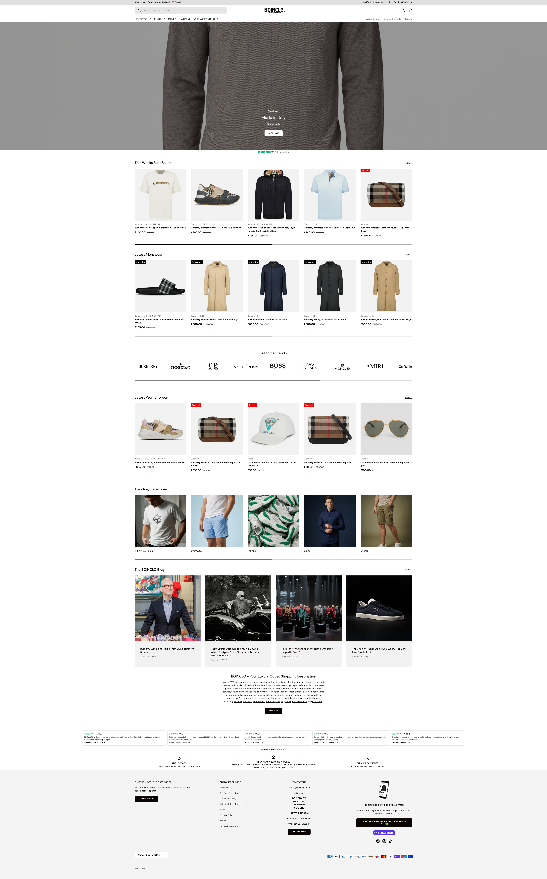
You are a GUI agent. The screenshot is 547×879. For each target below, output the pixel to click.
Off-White (317, 701)
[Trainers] (273, 521)
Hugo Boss (286, 701)
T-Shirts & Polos (144, 550)
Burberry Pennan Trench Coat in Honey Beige (214, 319)
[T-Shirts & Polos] (160, 521)
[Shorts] (386, 521)
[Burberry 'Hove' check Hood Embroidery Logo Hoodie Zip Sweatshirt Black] (273, 194)
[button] (411, 10)
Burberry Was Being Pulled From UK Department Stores (167, 650)
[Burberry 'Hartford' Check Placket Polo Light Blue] (330, 194)
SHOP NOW (274, 133)
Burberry (247, 701)
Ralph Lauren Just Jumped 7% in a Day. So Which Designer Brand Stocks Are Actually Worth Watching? (235, 652)
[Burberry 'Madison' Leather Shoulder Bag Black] (330, 429)
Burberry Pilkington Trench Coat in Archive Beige (386, 319)
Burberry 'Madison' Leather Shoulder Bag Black (328, 462)
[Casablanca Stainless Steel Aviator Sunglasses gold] (386, 429)
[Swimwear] (217, 521)
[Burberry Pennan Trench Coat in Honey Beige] (217, 286)
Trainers (252, 550)
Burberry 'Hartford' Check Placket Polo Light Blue (329, 227)
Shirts (307, 550)
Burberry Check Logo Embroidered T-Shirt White (160, 227)
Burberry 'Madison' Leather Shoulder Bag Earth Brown (385, 229)
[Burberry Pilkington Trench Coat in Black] (330, 286)
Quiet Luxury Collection (206, 18)
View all (408, 162)
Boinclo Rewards (392, 19)
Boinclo (143, 869)
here (198, 766)
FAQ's (366, 2)
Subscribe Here (146, 798)
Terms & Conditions (230, 826)
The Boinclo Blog (228, 798)
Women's (185, 18)
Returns (408, 19)
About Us (224, 787)
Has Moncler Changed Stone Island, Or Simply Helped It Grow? (307, 650)
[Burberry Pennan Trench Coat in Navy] (273, 286)
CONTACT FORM (299, 832)
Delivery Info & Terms (230, 804)
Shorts (364, 550)
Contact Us (378, 2)
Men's (171, 18)
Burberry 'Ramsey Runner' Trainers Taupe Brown (216, 227)
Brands (157, 18)
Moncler (238, 701)
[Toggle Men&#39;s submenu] (176, 19)
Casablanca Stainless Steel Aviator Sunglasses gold (385, 464)
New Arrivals (141, 18)
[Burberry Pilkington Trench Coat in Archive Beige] (386, 286)
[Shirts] (330, 521)
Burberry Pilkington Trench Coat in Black (325, 319)
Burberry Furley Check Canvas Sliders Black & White (159, 321)
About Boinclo (373, 19)
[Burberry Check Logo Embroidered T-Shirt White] (160, 194)
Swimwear (196, 550)
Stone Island (259, 701)
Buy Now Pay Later (229, 793)
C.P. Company (273, 701)
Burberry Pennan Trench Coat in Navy (267, 319)
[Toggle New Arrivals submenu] (149, 19)
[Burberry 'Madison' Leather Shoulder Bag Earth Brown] (386, 194)
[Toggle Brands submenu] (163, 19)
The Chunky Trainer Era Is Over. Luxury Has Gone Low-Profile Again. (379, 650)
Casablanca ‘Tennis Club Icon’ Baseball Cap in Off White (272, 464)
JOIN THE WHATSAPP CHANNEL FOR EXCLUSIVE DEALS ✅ (384, 822)
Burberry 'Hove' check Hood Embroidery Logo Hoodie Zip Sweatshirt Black (271, 229)
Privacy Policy (227, 815)
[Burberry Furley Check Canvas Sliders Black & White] (160, 286)
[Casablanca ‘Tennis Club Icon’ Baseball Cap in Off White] (273, 429)
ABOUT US (273, 710)
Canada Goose (299, 701)
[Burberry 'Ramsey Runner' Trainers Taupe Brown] (217, 194)
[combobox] (181, 10)
